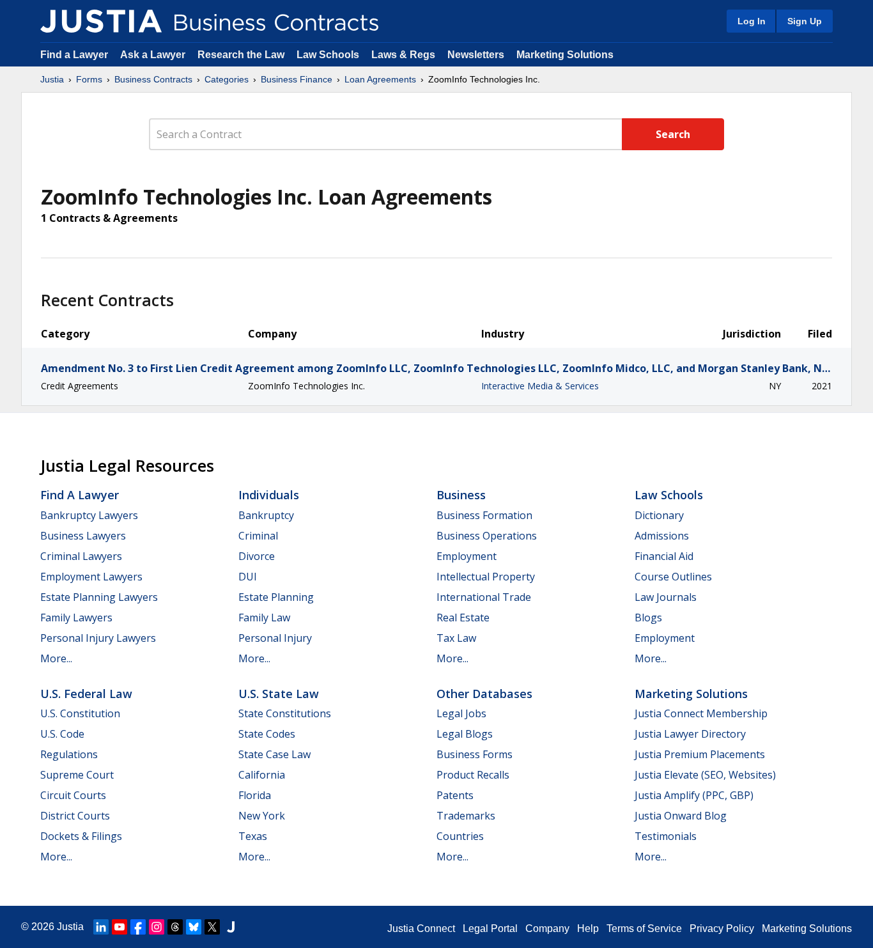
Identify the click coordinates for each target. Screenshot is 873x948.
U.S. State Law (278, 693)
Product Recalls (472, 775)
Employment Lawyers (91, 577)
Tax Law (456, 638)
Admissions (662, 536)
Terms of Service (644, 928)
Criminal (258, 536)
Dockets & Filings (81, 836)
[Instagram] (156, 927)
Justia (52, 79)
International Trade (483, 597)
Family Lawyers (76, 617)
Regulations (69, 754)
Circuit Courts (73, 795)
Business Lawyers (83, 536)
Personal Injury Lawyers (98, 638)
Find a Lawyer (74, 54)
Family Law (264, 617)
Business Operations (486, 536)
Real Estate (463, 617)
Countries (460, 836)
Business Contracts (153, 79)
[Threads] (175, 927)
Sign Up (804, 21)
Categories (227, 79)
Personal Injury (275, 638)
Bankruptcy (266, 515)
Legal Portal (490, 928)
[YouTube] (119, 927)
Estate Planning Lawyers (99, 597)
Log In (752, 21)
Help (588, 928)
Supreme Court (77, 775)
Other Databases (484, 693)
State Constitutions (284, 713)
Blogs (648, 617)
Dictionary (659, 515)
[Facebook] (138, 927)
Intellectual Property (485, 577)
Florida (254, 795)
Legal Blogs (464, 734)
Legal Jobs (461, 713)
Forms (89, 79)
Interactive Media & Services (540, 386)
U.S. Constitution (80, 713)
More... (56, 658)
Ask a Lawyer (154, 54)
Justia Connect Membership (701, 713)
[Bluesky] (193, 927)
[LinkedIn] (101, 927)
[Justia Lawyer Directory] (230, 927)
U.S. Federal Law (86, 693)
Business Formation (484, 515)
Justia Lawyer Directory (690, 734)
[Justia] (101, 21)
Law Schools (328, 54)
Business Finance (296, 79)
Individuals (268, 494)
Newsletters (475, 54)
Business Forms (474, 754)
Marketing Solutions (565, 54)
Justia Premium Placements (700, 754)
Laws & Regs (403, 54)
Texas (252, 836)
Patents (455, 795)
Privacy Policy (722, 928)
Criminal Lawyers (81, 556)
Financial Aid (664, 556)
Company (547, 928)
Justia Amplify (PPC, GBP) (694, 795)
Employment (466, 556)
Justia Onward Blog (681, 816)
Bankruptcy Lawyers (89, 515)
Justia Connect (421, 928)
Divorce (256, 556)
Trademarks (465, 816)
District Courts (75, 816)
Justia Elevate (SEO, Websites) (705, 775)
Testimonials (666, 836)
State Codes (266, 734)
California (261, 775)
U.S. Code (62, 734)
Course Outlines (673, 577)
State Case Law (274, 754)
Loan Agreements (380, 79)
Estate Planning (276, 597)
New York (261, 816)
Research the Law (240, 54)
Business (461, 494)
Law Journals (666, 597)
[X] (212, 927)
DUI (247, 577)
